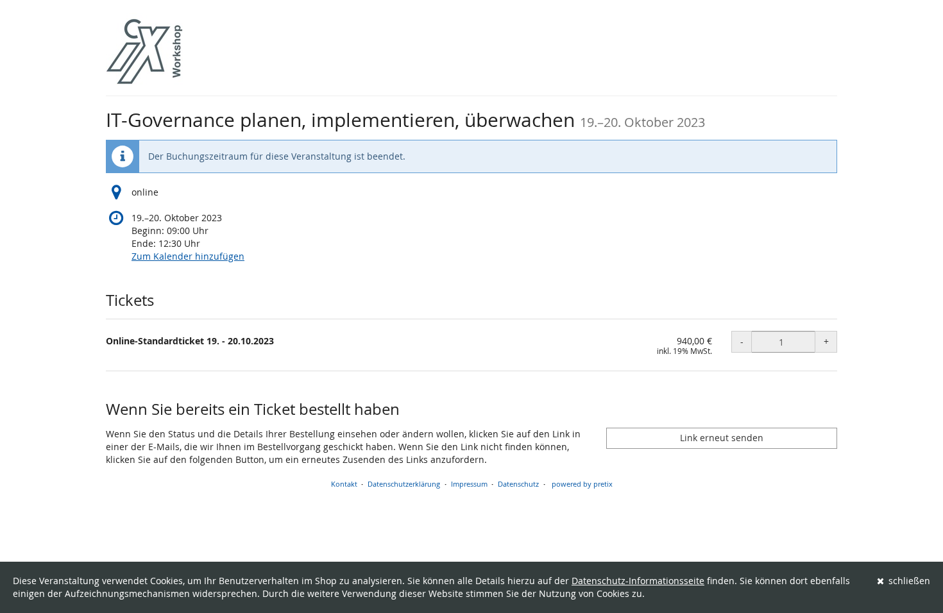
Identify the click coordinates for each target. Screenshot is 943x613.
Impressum (469, 484)
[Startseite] (144, 51)
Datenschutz (518, 484)
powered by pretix (582, 484)
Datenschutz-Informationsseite (638, 581)
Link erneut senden (721, 438)
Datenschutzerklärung (404, 484)
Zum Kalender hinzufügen (188, 256)
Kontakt (344, 484)
